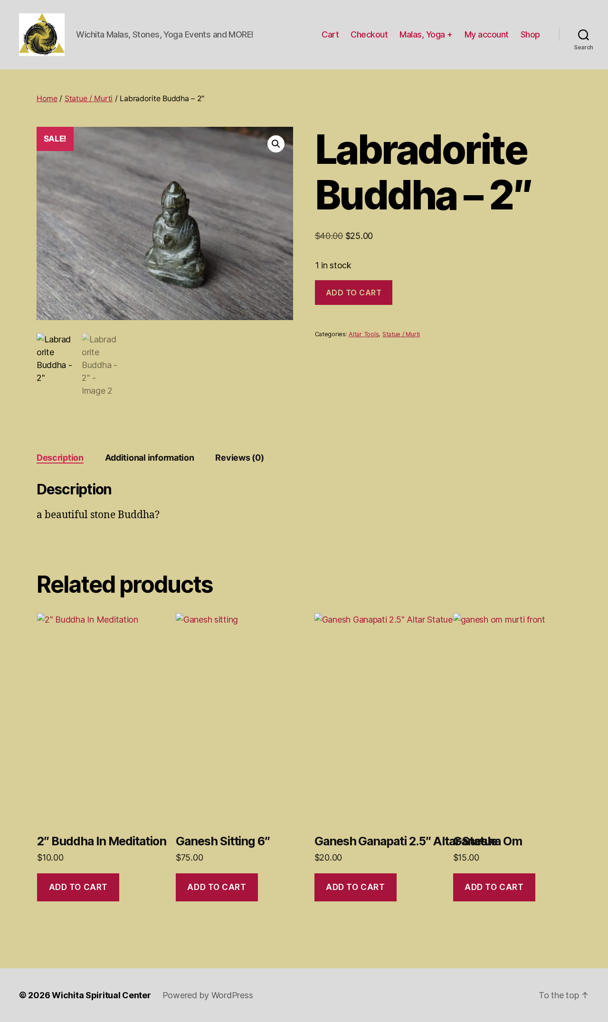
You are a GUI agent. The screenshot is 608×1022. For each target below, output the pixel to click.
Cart (330, 34)
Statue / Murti (89, 98)
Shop (530, 34)
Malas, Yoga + (426, 34)
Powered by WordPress (207, 995)
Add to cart (354, 292)
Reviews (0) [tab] (239, 458)
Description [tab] (60, 458)
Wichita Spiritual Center (101, 995)
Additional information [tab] (149, 458)
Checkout (369, 34)
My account (487, 34)
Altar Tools (364, 334)
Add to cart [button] (78, 887)
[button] (276, 143)
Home (47, 98)
